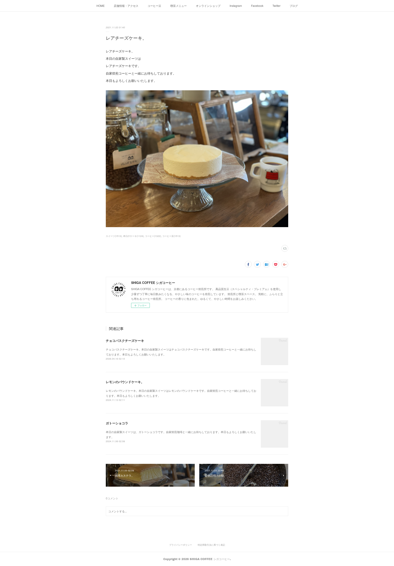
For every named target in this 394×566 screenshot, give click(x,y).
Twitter (276, 6)
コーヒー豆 (154, 6)
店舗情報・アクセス (126, 6)
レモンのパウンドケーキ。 (125, 381)
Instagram (236, 6)
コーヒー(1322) (153, 236)
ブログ (294, 6)
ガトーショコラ (117, 423)
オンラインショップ (208, 6)
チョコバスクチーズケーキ (125, 340)
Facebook (257, 6)
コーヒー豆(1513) (171, 236)
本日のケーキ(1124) (133, 236)
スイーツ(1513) (114, 236)
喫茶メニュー (178, 6)
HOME (100, 6)
